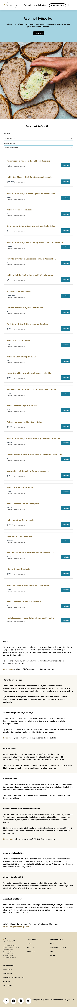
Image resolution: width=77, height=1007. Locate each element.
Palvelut (27, 5)
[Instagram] (13, 1001)
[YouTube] (28, 1001)
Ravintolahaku (57, 5)
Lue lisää (38, 33)
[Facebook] (21, 1001)
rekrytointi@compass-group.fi (16, 927)
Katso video (8, 669)
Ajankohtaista (40, 5)
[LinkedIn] (6, 1001)
